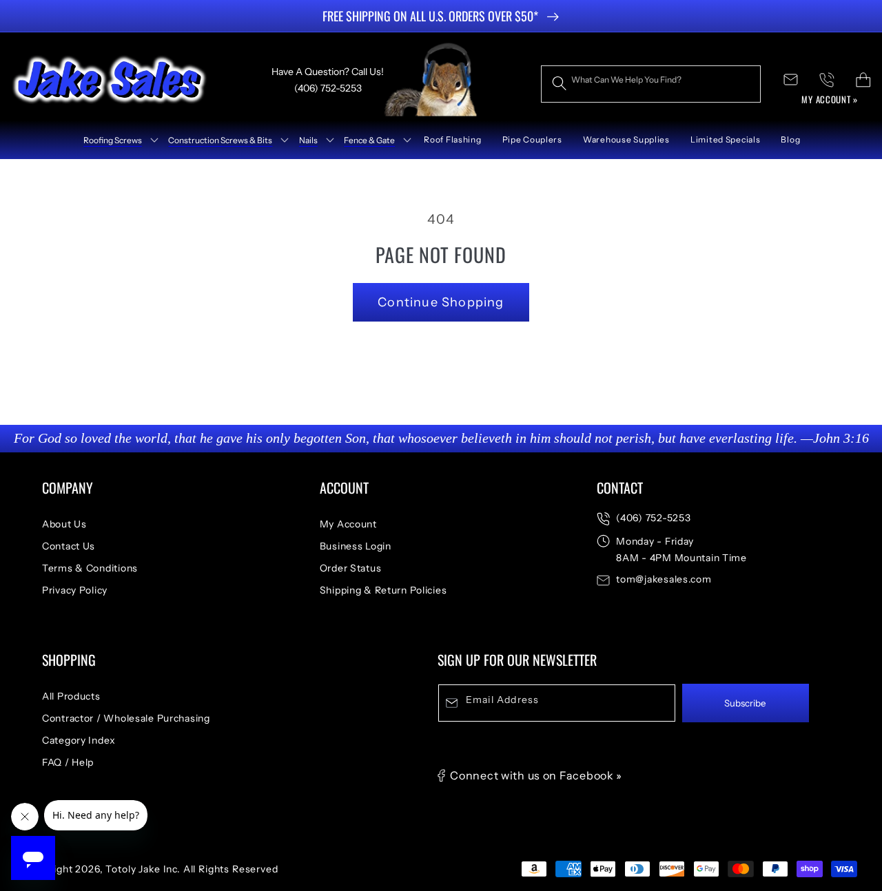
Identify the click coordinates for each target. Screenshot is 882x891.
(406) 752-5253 (653, 518)
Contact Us (68, 546)
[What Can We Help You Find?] (559, 83)
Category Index (79, 740)
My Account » (829, 99)
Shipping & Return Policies (383, 590)
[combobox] (651, 84)
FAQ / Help (68, 762)
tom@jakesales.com (663, 579)
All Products (71, 696)
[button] (116, 140)
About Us (64, 524)
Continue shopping (441, 302)
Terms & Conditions (90, 568)
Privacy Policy (74, 590)
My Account (348, 524)
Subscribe (745, 703)
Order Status (351, 568)
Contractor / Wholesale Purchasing (126, 718)
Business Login (355, 546)
